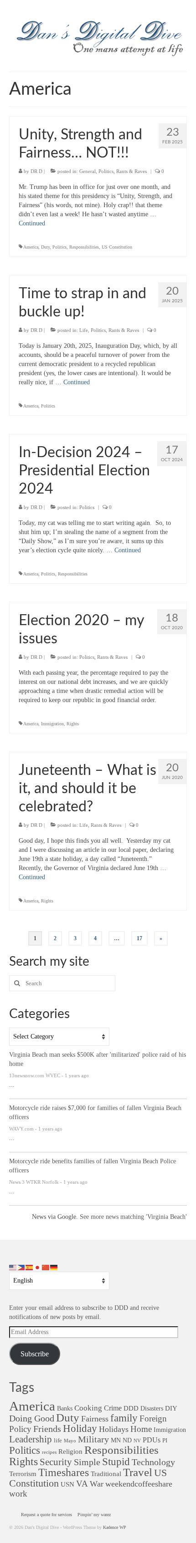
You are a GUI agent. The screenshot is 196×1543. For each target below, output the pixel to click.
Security (56, 1461)
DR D (36, 171)
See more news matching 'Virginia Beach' (133, 1216)
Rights (73, 723)
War (96, 1483)
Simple (87, 1462)
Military (93, 1439)
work (18, 1493)
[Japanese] (38, 1266)
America (30, 247)
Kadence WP (114, 1527)
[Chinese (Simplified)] (46, 1266)
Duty (45, 247)
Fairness (94, 1418)
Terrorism (22, 1473)
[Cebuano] (21, 1266)
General (87, 171)
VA (82, 1483)
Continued (32, 223)
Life (83, 330)
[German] (54, 1266)
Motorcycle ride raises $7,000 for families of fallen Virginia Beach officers (95, 1112)
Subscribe (35, 1354)
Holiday (80, 1428)
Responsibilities (84, 247)
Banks (64, 1408)
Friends (47, 1429)
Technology (153, 1462)
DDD (131, 1408)
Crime (113, 1408)
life (58, 1440)
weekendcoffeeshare (138, 1483)
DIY (171, 1408)
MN (116, 1440)
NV (137, 1440)
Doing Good (31, 1418)
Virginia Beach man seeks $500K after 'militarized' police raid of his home (97, 1059)
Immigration (52, 723)
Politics (105, 171)
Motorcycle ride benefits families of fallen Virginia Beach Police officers (92, 1166)
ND (127, 1440)
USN (67, 1484)
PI (164, 1440)
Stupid (116, 1461)
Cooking (88, 1408)
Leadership (30, 1439)
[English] (13, 1266)
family (124, 1418)
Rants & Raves (131, 171)
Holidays (114, 1429)
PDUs (151, 1440)
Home (141, 1429)
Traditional (106, 1473)
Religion (70, 1451)
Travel (137, 1472)
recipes (49, 1452)
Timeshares (63, 1472)
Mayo (70, 1440)
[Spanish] (30, 1266)
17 (139, 938)
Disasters (151, 1408)
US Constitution (117, 247)
